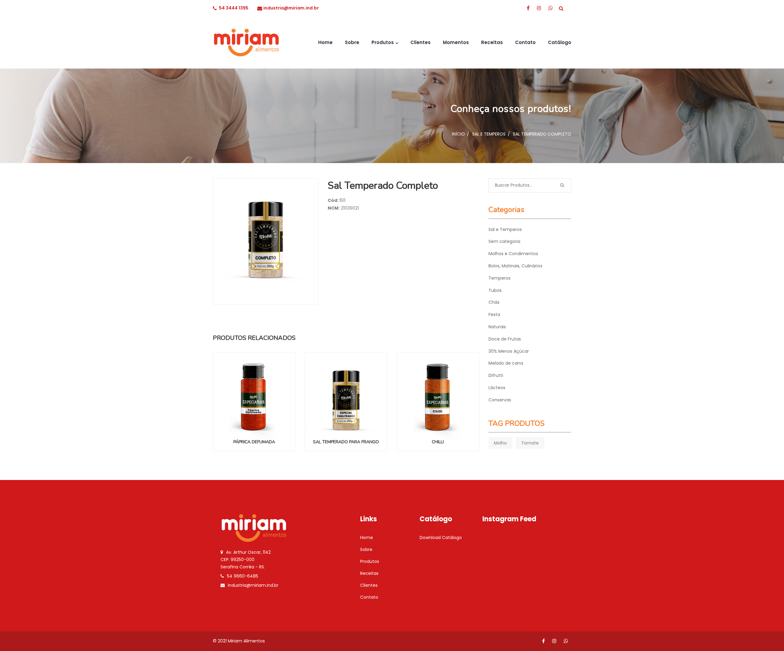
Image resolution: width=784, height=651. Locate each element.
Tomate (530, 443)
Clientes (420, 42)
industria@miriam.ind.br (291, 8)
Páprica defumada (254, 442)
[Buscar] (562, 185)
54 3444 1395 (233, 8)
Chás (493, 302)
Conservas (499, 400)
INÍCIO (458, 134)
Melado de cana (505, 363)
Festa (494, 314)
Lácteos (496, 388)
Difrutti (495, 375)
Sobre (352, 42)
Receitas (492, 42)
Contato (525, 42)
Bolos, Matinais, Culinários (515, 266)
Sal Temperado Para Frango (346, 442)
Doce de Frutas (504, 339)
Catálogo (559, 42)
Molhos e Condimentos (513, 254)
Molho (500, 443)
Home (325, 42)
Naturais (497, 327)
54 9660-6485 (242, 576)
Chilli (438, 442)
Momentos (456, 42)
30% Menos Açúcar (508, 351)
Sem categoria (504, 241)
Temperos (499, 278)
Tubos (495, 290)
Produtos (382, 42)
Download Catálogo (441, 537)
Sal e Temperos (489, 134)
